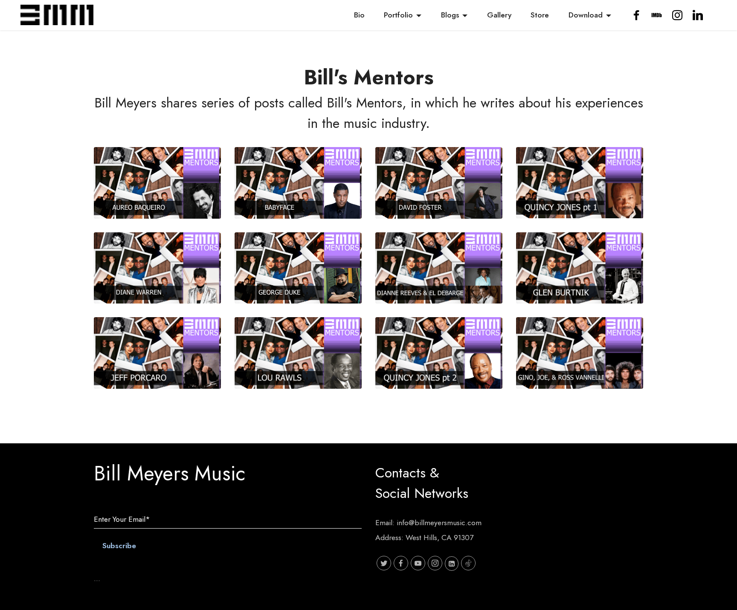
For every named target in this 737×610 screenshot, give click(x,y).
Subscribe (119, 545)
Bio (359, 14)
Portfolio (398, 14)
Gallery (499, 14)
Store (540, 14)
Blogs (450, 14)
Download (586, 14)
